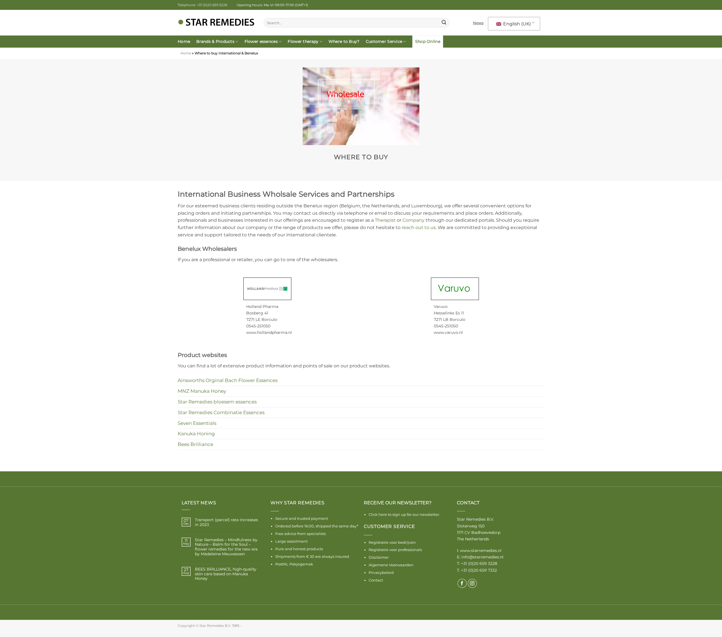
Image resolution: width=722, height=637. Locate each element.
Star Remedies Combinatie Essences (221, 412)
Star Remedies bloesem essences (217, 402)
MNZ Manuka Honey (202, 391)
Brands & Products (215, 41)
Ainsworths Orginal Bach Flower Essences (228, 380)
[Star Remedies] (216, 23)
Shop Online (427, 41)
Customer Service (384, 41)
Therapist (385, 220)
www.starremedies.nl (480, 550)
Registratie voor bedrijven (392, 542)
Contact (376, 580)
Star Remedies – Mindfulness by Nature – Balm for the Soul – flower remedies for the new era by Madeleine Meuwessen (226, 547)
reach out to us (419, 227)
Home (184, 41)
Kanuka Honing (196, 433)
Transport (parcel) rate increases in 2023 (226, 522)
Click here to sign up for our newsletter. (404, 514)
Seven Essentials (197, 423)
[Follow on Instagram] (472, 583)
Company (413, 220)
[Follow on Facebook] (462, 583)
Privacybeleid (381, 572)
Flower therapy (303, 41)
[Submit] (444, 23)
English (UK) (516, 23)
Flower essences (261, 41)
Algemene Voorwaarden (391, 565)
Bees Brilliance (195, 444)
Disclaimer (379, 557)
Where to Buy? (344, 41)
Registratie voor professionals (395, 549)
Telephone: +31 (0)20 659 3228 (202, 5)
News (478, 23)
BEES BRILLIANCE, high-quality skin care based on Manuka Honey (225, 574)
